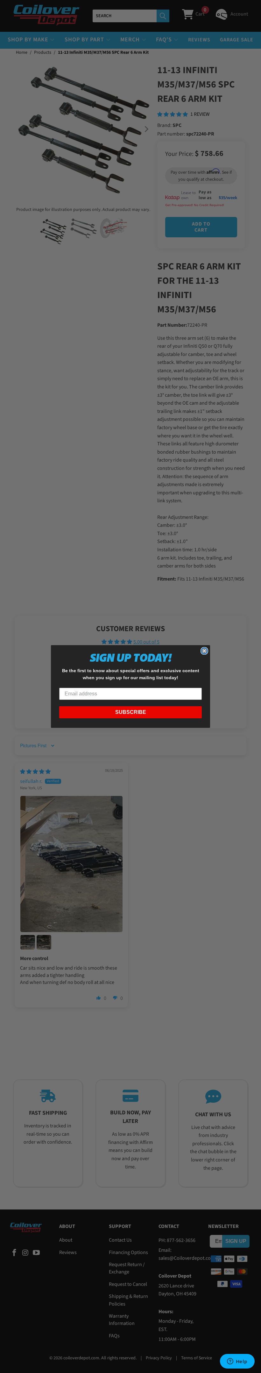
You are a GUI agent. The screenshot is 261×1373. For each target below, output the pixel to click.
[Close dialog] (204, 651)
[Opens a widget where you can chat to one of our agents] (237, 1362)
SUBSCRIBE (130, 712)
